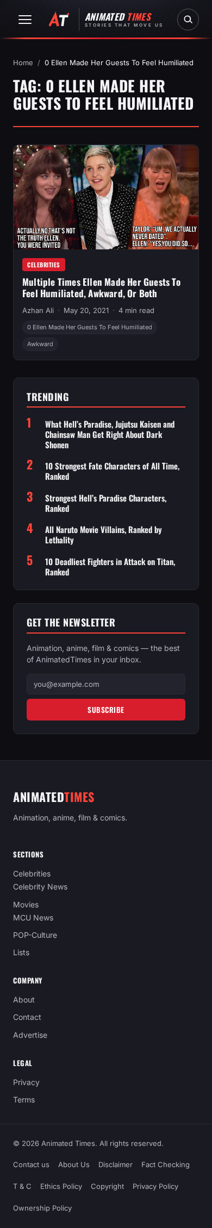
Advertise (30, 1034)
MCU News (33, 917)
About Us (74, 1164)
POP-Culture (35, 934)
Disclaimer (115, 1164)
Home (23, 62)
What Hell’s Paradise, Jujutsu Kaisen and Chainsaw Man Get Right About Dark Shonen (109, 434)
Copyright (107, 1186)
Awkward (40, 344)
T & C (22, 1186)
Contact (27, 1017)
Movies (26, 904)
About (24, 999)
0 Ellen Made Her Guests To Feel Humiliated (89, 327)
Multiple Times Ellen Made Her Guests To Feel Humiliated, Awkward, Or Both (101, 287)
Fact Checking (165, 1164)
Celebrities (43, 264)
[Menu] (25, 20)
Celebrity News (40, 887)
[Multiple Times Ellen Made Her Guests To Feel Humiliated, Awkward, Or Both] (106, 197)
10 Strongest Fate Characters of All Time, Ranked (112, 471)
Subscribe (106, 709)
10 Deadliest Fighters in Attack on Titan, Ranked (110, 566)
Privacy (26, 1082)
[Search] (188, 19)
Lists (21, 952)
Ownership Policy (42, 1208)
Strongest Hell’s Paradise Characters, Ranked (105, 503)
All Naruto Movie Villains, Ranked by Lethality (103, 534)
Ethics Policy (61, 1186)
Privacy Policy (155, 1186)
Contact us (31, 1164)
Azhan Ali (38, 310)
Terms (24, 1099)
